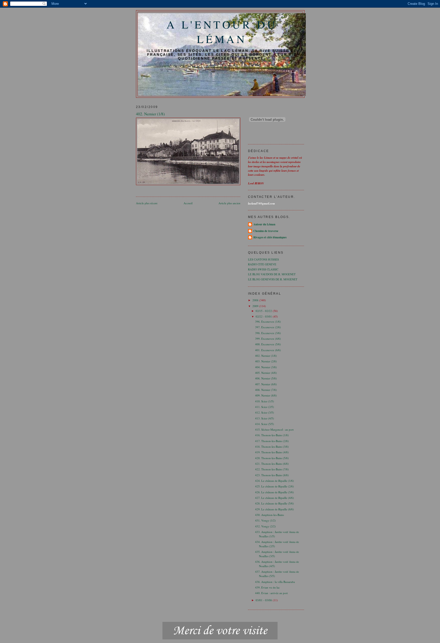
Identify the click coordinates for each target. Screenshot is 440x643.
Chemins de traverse (265, 231)
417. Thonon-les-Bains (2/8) (272, 441)
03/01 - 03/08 (264, 600)
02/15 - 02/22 (264, 311)
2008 (255, 300)
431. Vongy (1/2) (265, 520)
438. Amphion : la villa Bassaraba (275, 582)
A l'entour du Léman (222, 31)
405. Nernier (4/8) (266, 373)
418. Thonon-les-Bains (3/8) (272, 446)
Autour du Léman (264, 224)
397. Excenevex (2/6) (268, 327)
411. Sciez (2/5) (264, 407)
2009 (255, 306)
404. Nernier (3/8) (266, 367)
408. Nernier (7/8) (266, 390)
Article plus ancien (229, 203)
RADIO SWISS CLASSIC (263, 269)
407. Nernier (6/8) (266, 384)
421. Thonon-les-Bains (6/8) (272, 464)
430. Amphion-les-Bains (269, 515)
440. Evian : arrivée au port (271, 593)
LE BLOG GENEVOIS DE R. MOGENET (272, 279)
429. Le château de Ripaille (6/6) (274, 509)
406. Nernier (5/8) (266, 378)
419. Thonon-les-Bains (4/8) (272, 452)
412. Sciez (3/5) (264, 412)
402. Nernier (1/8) (266, 356)
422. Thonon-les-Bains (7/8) (272, 469)
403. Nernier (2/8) (266, 361)
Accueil (188, 203)
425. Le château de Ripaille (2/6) (274, 486)
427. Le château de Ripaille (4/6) (274, 498)
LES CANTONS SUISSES (263, 259)
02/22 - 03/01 (264, 316)
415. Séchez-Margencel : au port (274, 429)
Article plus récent (146, 203)
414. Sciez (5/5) (264, 424)
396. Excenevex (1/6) (268, 321)
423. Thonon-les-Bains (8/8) (272, 475)
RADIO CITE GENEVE (262, 264)
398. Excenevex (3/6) (268, 333)
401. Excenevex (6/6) (268, 350)
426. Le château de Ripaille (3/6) (274, 492)
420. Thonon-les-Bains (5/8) (272, 458)
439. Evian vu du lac (267, 587)
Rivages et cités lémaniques (269, 237)
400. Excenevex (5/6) (268, 344)
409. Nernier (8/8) (266, 395)
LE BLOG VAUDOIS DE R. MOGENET (272, 274)
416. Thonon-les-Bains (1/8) (272, 435)
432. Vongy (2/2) (265, 526)
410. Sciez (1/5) (264, 401)
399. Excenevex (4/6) (268, 338)
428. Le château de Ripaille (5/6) (274, 503)
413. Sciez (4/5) (264, 418)
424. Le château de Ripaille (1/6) (274, 481)
